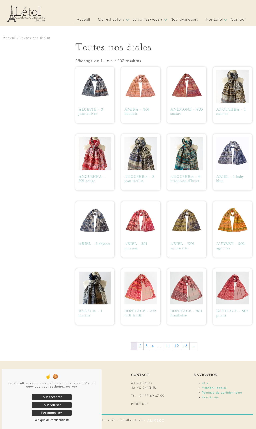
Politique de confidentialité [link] (52, 420)
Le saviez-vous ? (148, 19)
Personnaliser (51, 413)
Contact (238, 19)
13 (185, 346)
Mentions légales (214, 387)
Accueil (83, 19)
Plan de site (210, 397)
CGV (205, 383)
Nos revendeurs (184, 19)
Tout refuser (51, 405)
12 (176, 346)
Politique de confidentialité (222, 392)
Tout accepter (51, 397)
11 (168, 346)
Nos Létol (214, 19)
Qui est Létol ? (111, 19)
